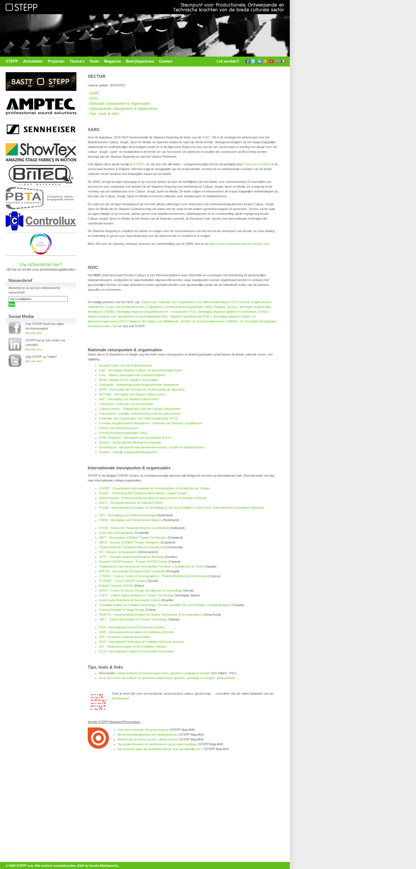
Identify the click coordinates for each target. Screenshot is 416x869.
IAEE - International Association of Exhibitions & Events (136, 632)
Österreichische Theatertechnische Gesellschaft (132, 547)
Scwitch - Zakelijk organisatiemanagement (128, 452)
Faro (114, 326)
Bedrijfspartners (140, 61)
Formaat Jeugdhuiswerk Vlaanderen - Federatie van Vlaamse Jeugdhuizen (150, 423)
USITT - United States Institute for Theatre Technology (136, 595)
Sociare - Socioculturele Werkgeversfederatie (130, 442)
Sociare (232, 307)
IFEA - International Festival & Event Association (132, 627)
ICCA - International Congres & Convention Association (136, 651)
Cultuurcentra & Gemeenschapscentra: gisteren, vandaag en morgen (163, 673)
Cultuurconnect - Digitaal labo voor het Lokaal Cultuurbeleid (139, 408)
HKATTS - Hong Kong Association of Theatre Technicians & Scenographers (151, 614)
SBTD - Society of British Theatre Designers (129, 542)
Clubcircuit (148, 302)
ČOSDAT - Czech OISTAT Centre (122, 581)
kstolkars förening (150, 556)
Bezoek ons (33, 333)
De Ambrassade (99, 326)
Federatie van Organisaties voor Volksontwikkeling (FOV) (196, 302)
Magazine (112, 61)
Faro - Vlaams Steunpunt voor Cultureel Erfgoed (132, 375)
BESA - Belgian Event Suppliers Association (128, 380)
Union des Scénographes (116, 532)
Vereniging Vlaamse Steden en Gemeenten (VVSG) (233, 311)
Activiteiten (33, 61)
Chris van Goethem (257, 164)
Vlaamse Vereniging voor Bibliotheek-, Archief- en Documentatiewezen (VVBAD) (183, 321)
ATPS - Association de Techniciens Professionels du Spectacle (142, 389)
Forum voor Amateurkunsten (124, 307)
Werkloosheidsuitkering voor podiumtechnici (147, 734)
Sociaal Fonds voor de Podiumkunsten (125, 365)
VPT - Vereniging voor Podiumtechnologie (127, 515)
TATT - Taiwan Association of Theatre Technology (133, 619)
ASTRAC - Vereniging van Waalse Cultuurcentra (132, 394)
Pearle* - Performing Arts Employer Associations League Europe (143, 493)
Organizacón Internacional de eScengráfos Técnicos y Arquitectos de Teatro (151, 566)
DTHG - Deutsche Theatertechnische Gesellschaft (134, 528)
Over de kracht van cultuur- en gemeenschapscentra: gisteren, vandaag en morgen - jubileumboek (167, 678)
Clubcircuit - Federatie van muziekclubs (126, 404)
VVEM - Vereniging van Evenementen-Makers (130, 520)
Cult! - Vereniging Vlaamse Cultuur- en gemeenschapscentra (140, 370)
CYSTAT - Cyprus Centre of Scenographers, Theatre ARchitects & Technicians (153, 576)
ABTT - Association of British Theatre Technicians (133, 537)
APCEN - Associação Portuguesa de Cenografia (132, 571)
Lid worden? (228, 61)
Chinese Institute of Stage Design (122, 609)
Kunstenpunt (120, 698)
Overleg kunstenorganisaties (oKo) (188, 307)
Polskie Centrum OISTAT (116, 585)
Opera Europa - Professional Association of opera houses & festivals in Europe (153, 498)
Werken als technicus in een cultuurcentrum (147, 739)
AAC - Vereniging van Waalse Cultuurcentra (129, 399)
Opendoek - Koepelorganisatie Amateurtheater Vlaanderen (139, 384)
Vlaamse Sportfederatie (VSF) (190, 316)
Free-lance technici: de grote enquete (143, 729)
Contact (165, 61)
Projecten (56, 61)
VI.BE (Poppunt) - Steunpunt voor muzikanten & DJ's (135, 437)
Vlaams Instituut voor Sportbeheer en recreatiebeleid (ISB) (128, 316)
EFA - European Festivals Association (124, 637)
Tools (94, 61)
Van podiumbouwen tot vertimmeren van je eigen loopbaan (157, 744)
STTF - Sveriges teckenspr (118, 556)
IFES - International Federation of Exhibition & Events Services (142, 641)
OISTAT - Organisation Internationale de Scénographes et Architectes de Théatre (154, 488)
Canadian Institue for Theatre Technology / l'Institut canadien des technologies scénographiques (164, 605)
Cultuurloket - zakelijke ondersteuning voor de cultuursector (140, 413)
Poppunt (219, 307)
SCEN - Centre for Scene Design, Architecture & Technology (140, 590)
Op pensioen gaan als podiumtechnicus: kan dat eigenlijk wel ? (160, 749)
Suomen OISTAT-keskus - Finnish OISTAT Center (133, 561)
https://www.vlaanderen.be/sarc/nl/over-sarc (239, 243)
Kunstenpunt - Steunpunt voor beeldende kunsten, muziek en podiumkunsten (152, 447)
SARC (94, 93)
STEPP (12, 61)
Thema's (77, 61)
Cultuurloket (154, 307)
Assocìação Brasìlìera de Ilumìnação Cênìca (129, 600)
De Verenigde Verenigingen (258, 321)
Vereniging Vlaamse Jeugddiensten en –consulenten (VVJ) (156, 311)
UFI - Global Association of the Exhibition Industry (133, 646)
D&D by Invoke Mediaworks (97, 865)
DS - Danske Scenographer (118, 552)
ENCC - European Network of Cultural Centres (131, 502)
